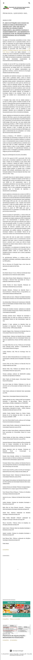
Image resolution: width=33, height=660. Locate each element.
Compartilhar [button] (6, 549)
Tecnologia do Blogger (18, 650)
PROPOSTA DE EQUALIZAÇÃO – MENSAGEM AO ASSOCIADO (14, 636)
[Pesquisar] (29, 2)
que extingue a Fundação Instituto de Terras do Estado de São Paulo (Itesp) (16, 50)
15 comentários (13, 640)
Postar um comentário (15, 619)
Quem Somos (18, 13)
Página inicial (8, 13)
